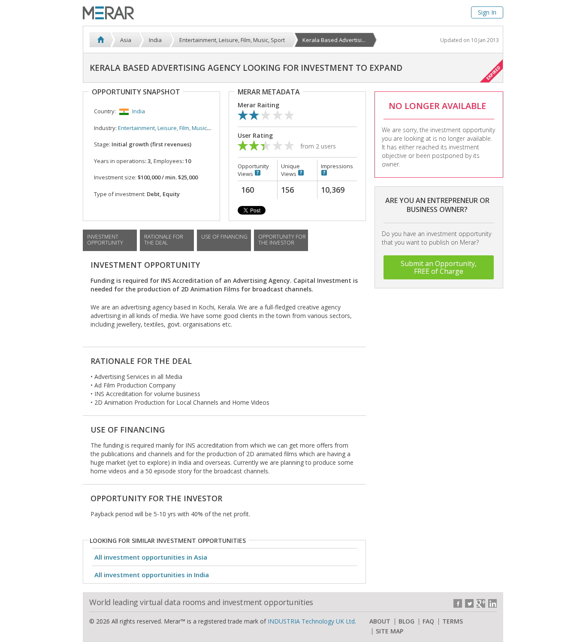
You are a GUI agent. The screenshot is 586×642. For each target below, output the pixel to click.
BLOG (406, 621)
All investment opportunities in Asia (150, 557)
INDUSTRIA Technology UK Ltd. (312, 621)
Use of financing (224, 236)
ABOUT (379, 621)
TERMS (452, 621)
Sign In (487, 12)
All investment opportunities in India (151, 574)
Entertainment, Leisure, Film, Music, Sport (171, 128)
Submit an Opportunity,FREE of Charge (439, 267)
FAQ (428, 621)
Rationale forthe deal (163, 239)
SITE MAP (389, 631)
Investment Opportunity (105, 239)
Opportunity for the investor (282, 239)
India (138, 111)
